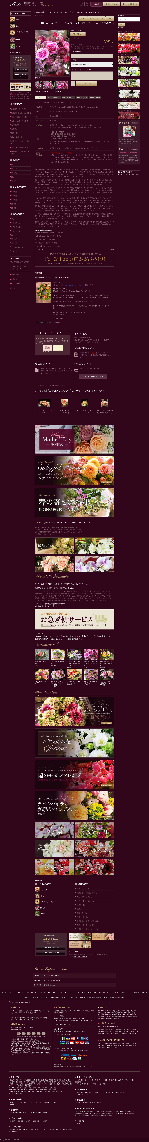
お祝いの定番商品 (124, 89)
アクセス (14, 288)
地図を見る (97, 4)
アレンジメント (52, 12)
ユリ (12, 235)
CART (87, 5)
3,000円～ (14, 192)
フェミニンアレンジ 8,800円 (40, 682)
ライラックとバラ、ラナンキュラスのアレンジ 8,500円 (90, 664)
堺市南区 (51, 1129)
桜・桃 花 (93, 1084)
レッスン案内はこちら (73, 639)
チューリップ (15, 231)
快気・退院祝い (81, 1111)
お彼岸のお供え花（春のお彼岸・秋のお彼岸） (43, 1090)
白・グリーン (15, 173)
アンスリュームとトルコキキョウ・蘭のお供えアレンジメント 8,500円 (73, 664)
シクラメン (15, 251)
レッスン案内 (15, 283)
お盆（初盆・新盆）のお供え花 (18, 1090)
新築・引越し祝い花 (45, 1082)
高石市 (25, 1129)
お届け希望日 (76, 52)
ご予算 (74, 60)
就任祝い (110, 1113)
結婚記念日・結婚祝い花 (32, 1080)
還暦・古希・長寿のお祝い (20, 147)
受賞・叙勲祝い (120, 1111)
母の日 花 (79, 1080)
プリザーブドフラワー (32, 992)
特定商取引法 (92, 992)
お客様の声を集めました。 (127, 111)
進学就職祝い (110, 1111)
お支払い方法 (15, 274)
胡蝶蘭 (12, 1104)
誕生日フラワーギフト (19, 109)
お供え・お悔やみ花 (63, 1080)
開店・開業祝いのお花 (19, 117)
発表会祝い (129, 1111)
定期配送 (144, 992)
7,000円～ (14, 200)
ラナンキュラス (16, 227)
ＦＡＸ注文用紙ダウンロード (93, 376)
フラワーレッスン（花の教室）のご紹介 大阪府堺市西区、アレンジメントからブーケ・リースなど (97, 997)
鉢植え (55, 992)
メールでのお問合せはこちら (50, 948)
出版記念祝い (95, 1115)
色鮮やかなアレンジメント (127, 32)
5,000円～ (14, 196)
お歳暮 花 (120, 1080)
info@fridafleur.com (21, 269)
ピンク (13, 181)
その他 (45, 1112)
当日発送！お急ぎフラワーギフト (21, 153)
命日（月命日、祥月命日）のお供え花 (20, 1086)
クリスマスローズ (17, 247)
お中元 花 (104, 1080)
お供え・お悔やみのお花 (19, 121)
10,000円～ (15, 204)
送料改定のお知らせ (49, 985)
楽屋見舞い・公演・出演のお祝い (21, 142)
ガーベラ (14, 243)
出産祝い (14, 129)
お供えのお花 (122, 66)
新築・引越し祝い (17, 137)
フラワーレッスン (36, 997)
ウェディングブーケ (65, 992)
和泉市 (19, 1129)
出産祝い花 (22, 1082)
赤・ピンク (13, 1112)
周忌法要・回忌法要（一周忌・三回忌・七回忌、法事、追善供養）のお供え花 (32, 1088)
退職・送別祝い (16, 133)
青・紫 (39, 1112)
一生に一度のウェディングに (127, 100)
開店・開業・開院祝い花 (48, 1080)
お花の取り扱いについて (58, 997)
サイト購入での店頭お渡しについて (54, 980)
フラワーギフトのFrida (15, 1139)
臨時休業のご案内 (104, 992)
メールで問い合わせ (131, 4)
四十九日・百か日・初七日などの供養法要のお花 (56, 1084)
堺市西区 (13, 1129)
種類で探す (42, 12)
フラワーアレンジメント (15, 992)
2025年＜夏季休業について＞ (52, 975)
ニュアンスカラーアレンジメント (44, 411)
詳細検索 (120, 27)
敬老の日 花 (112, 1080)
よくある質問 (135, 992)
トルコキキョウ (16, 223)
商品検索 (121, 16)
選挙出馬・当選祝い (106, 1115)
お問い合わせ (15, 279)
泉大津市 (31, 1129)
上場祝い (103, 1113)
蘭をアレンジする (124, 43)
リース (43, 992)
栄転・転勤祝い (118, 1113)
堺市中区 (44, 1129)
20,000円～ (15, 208)
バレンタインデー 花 (82, 1084)
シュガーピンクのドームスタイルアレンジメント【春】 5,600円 (57, 683)
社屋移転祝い (79, 1113)
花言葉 (78, 1123)
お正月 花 (78, 1082)
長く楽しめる (122, 78)
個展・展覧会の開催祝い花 (18, 1092)
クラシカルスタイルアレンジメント (64, 411)
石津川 (65, 1129)
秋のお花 (92, 1103)
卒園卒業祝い (91, 1111)
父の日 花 (97, 1080)
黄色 (12, 177)
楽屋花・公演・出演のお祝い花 (61, 1082)
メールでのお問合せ (20, 69)
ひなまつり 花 (101, 1084)
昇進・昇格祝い (129, 1113)
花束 (49, 992)
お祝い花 (87, 1108)
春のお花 (79, 1103)
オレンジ (14, 169)
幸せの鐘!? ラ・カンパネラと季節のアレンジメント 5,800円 (106, 664)
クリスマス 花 (129, 1080)
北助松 (14, 1131)
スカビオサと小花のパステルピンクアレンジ (104, 411)
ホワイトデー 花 (88, 1080)
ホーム (36, 12)
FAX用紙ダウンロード (21, 75)
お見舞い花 (15, 125)
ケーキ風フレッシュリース (127, 55)
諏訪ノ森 (58, 1129)
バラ (12, 219)
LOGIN (81, 5)
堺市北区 (37, 1129)
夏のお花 (85, 1103)
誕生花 (46, 997)
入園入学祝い (100, 1111)
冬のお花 (99, 1103)
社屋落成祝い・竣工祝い (92, 1113)
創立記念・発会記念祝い (82, 1115)
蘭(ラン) (14, 239)
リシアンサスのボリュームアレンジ (84, 411)
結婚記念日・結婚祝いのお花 (21, 113)
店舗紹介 (26, 997)
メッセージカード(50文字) (81, 69)
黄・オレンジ (22, 1112)
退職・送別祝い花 (32, 1082)
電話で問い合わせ (113, 4)
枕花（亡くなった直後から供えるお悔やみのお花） (25, 1084)
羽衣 (69, 1129)
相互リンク (125, 992)
